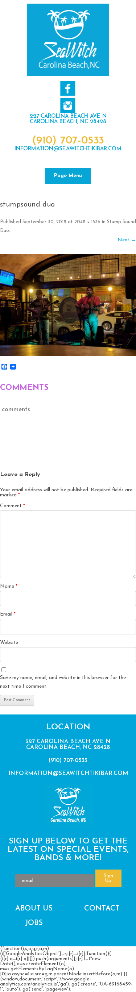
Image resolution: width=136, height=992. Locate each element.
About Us (34, 908)
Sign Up (108, 878)
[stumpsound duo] (68, 305)
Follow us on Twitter (67, 105)
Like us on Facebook (67, 88)
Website (9, 642)
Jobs (34, 923)
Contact (102, 908)
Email (8, 614)
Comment (12, 506)
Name (8, 586)
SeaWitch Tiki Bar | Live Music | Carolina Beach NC (68, 40)
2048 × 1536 (87, 222)
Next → (127, 240)
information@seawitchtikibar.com (68, 149)
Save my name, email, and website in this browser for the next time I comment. (63, 682)
